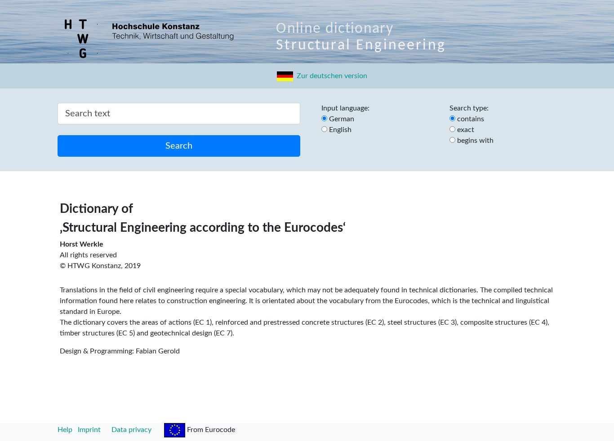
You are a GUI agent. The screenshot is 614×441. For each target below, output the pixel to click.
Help (65, 429)
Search (178, 145)
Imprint (89, 429)
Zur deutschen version (330, 75)
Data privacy (131, 429)
